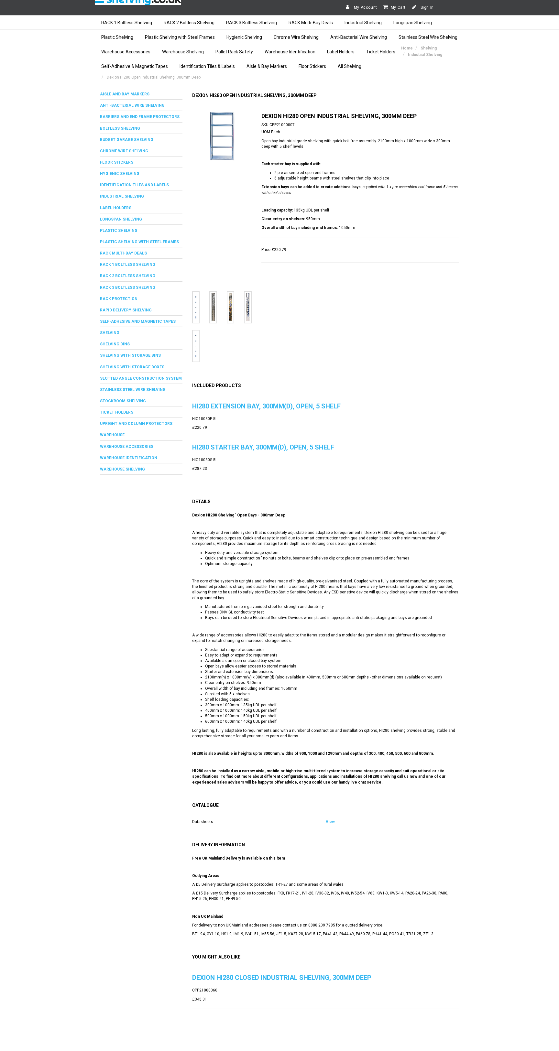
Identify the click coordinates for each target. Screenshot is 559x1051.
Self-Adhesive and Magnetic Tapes (138, 321)
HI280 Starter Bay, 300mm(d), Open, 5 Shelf (263, 447)
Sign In (426, 7)
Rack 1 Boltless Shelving (127, 264)
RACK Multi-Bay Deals (311, 22)
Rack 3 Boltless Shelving (127, 287)
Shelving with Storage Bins (130, 355)
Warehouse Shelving (183, 51)
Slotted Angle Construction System (141, 378)
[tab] (141, 94)
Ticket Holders (380, 51)
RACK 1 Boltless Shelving (126, 22)
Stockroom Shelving (123, 401)
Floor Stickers (312, 66)
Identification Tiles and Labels (134, 185)
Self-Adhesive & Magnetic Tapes (134, 66)
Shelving (109, 332)
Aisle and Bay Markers (124, 94)
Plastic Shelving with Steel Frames (180, 37)
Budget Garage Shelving (126, 139)
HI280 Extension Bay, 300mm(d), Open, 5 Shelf (266, 406)
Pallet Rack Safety (234, 51)
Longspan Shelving (412, 22)
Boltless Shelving (120, 128)
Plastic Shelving (117, 37)
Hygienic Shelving (244, 37)
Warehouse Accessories (125, 51)
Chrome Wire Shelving (296, 37)
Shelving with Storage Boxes (132, 367)
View (330, 821)
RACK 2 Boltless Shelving (189, 22)
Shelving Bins (115, 344)
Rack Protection (118, 299)
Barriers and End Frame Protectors (140, 116)
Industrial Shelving (363, 22)
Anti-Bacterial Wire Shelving (358, 37)
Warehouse (112, 435)
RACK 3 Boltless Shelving (251, 22)
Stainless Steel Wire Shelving (428, 37)
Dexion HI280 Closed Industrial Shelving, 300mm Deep (281, 977)
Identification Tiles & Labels (207, 66)
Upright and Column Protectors (136, 423)
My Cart (398, 7)
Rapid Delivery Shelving (126, 310)
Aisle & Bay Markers (267, 66)
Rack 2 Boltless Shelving (127, 276)
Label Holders (341, 51)
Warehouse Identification (290, 51)
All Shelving (349, 66)
